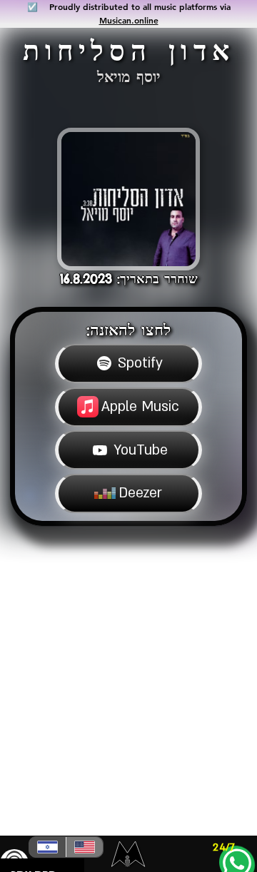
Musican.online (128, 20)
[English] (84, 847)
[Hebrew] (47, 847)
